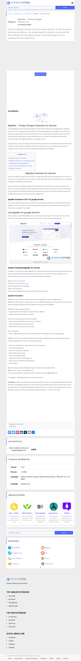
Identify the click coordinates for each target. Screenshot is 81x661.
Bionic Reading (40, 513)
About (58, 658)
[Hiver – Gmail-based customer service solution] (14, 506)
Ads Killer (12, 596)
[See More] (40, 567)
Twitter (11, 641)
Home (10, 13)
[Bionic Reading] (40, 506)
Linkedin (11, 647)
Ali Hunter (12, 599)
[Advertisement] (40, 56)
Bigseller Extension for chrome (18, 158)
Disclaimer (43, 658)
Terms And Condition (31, 658)
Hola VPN (12, 627)
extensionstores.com (21, 283)
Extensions (17, 13)
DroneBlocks (13, 603)
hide (25, 154)
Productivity (27, 13)
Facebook (12, 637)
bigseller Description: (15, 168)
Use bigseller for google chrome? (18, 163)
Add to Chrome (40, 74)
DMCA (51, 658)
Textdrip (66, 513)
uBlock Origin (13, 606)
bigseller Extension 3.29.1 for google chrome (22, 160)
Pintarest (12, 644)
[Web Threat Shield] (27, 506)
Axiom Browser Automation (57, 513)
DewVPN (12, 620)
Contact (65, 658)
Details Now (14, 524)
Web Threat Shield (28, 513)
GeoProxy (12, 623)
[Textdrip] (67, 506)
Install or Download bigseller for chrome (20, 166)
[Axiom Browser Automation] (53, 506)
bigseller (17, 176)
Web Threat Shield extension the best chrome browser (27, 518)
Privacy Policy (18, 658)
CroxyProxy (13, 617)
